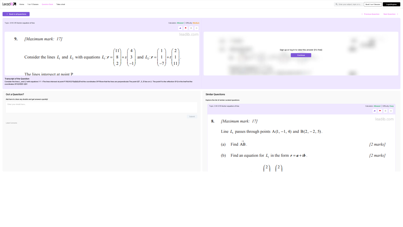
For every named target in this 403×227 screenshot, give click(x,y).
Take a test (60, 4)
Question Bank (47, 4)
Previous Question (371, 14)
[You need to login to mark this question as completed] (196, 28)
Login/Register (391, 4)
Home (21, 4)
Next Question (389, 14)
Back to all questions (17, 14)
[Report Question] (186, 28)
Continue (301, 55)
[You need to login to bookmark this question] (191, 28)
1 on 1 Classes (32, 4)
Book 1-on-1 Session (373, 4)
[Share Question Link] (180, 28)
